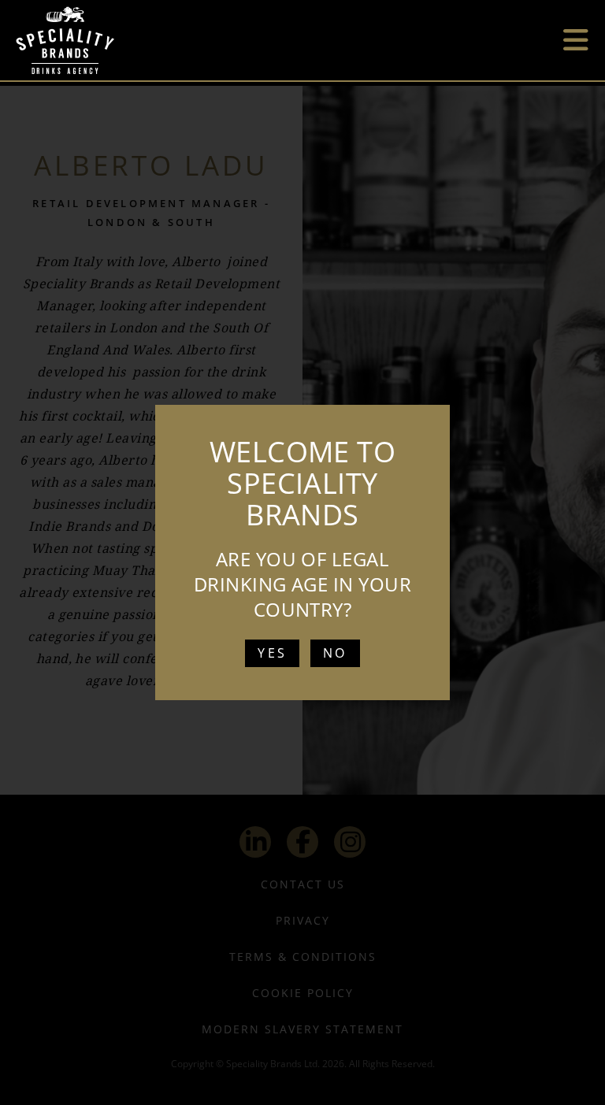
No (335, 653)
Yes (272, 653)
